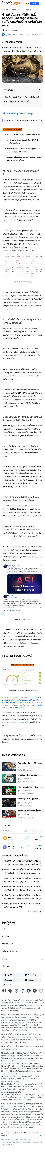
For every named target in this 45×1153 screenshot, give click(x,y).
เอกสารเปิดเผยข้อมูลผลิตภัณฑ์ (12, 1142)
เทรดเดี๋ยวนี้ (34, 3)
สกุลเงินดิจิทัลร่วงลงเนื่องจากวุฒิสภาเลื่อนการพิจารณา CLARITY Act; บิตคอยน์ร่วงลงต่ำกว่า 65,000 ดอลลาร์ (30, 775)
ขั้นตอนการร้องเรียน (7, 1140)
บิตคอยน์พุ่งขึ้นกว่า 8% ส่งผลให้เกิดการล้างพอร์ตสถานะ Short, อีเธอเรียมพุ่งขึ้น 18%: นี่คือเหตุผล (30, 763)
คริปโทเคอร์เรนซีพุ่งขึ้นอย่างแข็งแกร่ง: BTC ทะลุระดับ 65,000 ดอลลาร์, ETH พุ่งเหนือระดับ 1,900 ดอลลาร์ (30, 787)
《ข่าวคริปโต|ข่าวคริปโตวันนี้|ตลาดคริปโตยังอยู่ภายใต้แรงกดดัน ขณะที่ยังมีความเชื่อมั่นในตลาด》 (21, 700)
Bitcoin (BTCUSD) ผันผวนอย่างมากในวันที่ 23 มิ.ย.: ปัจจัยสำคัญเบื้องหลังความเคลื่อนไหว (29, 798)
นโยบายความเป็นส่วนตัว (23, 1140)
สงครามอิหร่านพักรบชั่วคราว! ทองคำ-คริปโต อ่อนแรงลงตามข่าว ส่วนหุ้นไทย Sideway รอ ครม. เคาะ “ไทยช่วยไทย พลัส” (30, 810)
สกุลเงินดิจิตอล (31, 10)
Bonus (17, 3)
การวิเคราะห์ (17, 10)
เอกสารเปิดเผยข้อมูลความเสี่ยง (32, 1142)
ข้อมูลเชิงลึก (37, 705)
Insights (5, 10)
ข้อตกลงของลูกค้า (8, 1145)
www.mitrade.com (17, 708)
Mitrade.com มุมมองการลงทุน (17, 113)
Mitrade (11, 35)
